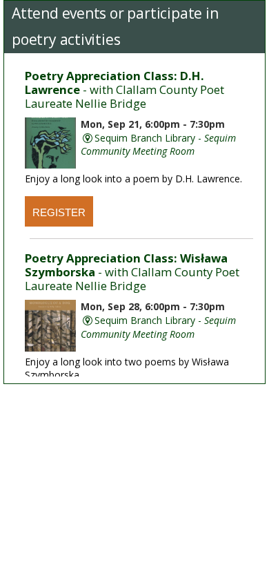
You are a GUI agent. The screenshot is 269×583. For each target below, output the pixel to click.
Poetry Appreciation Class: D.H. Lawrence (124, 89)
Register (59, 212)
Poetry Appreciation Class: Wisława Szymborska (132, 272)
